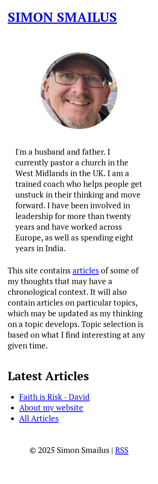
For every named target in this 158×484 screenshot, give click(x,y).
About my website (51, 407)
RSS (121, 450)
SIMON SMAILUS (62, 17)
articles (85, 270)
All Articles (39, 418)
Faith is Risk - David (54, 396)
